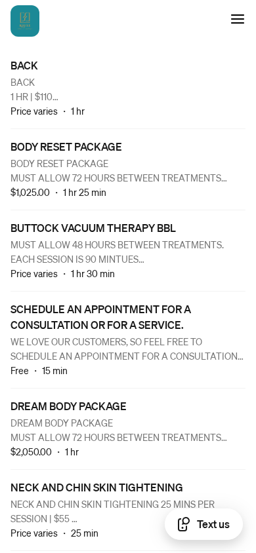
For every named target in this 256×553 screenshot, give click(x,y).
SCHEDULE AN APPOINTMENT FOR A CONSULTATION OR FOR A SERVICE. (101, 317)
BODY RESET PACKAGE (66, 146)
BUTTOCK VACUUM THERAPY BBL (93, 228)
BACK (24, 65)
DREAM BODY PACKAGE (69, 406)
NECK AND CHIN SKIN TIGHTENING (97, 487)
